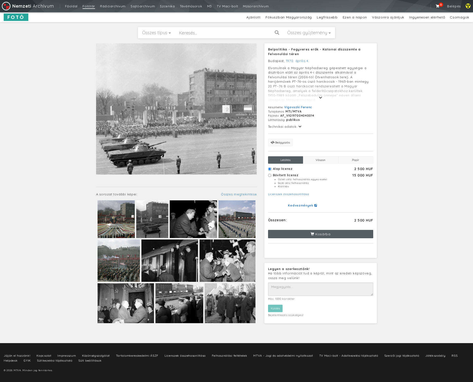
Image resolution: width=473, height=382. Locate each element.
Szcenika (167, 6)
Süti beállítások (89, 360)
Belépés (454, 6)
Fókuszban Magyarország (289, 17)
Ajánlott (253, 17)
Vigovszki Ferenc (298, 107)
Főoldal (71, 6)
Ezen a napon (355, 17)
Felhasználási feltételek (229, 355)
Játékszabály (435, 355)
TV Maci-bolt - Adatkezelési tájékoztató (348, 355)
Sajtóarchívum (143, 6)
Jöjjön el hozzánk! (17, 355)
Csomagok (459, 17)
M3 (209, 6)
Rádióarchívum (113, 6)
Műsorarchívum (256, 6)
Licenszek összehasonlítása (288, 194)
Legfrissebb (327, 17)
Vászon (320, 160)
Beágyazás (282, 142)
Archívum (33, 6)
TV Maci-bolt (227, 6)
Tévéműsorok (191, 6)
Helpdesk (11, 360)
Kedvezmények (301, 205)
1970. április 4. (297, 61)
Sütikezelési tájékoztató (54, 360)
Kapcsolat (43, 355)
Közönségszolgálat (96, 355)
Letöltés (285, 160)
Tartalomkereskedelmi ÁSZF (137, 355)
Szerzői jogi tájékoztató (401, 355)
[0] (438, 6)
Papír (355, 160)
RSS (454, 355)
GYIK (27, 360)
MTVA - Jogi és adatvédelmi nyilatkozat (283, 355)
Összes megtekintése (239, 194)
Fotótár (89, 6)
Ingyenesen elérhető (427, 17)
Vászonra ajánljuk (388, 17)
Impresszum (66, 355)
